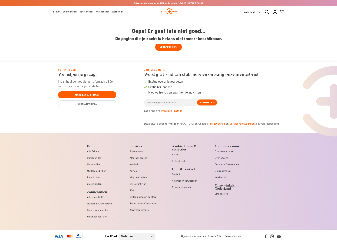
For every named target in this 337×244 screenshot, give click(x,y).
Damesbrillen (94, 157)
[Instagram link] (272, 236)
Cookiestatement (233, 236)
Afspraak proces (138, 157)
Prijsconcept (136, 151)
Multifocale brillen (96, 170)
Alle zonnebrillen (96, 197)
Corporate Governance (227, 164)
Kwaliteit (134, 164)
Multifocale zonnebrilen (99, 203)
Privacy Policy (215, 236)
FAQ (132, 190)
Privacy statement (172, 110)
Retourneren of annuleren (143, 203)
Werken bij (220, 177)
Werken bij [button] (117, 11)
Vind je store (221, 193)
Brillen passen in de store (143, 196)
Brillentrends (179, 161)
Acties (175, 154)
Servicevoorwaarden (242, 123)
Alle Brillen (93, 151)
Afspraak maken (138, 177)
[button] (275, 12)
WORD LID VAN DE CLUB (191, 3)
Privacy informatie (181, 187)
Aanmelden (207, 102)
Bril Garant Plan (138, 183)
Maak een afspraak (87, 95)
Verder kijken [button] (168, 47)
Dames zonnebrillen (97, 210)
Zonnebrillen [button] (70, 11)
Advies (133, 170)
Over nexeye (221, 157)
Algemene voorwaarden (184, 180)
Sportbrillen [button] (86, 11)
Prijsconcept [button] (102, 11)
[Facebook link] (266, 236)
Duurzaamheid (223, 170)
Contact (176, 174)
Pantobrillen (93, 177)
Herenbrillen (94, 164)
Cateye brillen (94, 183)
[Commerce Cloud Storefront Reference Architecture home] (169, 13)
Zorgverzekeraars (139, 209)
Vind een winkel (87, 103)
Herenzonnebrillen (97, 216)
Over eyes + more (224, 151)
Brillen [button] (56, 11)
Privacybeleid (217, 123)
